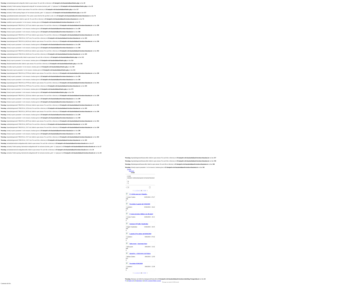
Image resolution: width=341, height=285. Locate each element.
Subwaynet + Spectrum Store (138, 243)
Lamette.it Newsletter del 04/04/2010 (140, 234)
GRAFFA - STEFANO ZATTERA (140, 253)
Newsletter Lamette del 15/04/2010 (139, 204)
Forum (129, 169)
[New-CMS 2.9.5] (125, 280)
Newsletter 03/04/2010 (136, 263)
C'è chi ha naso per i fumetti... (138, 194)
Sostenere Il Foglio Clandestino (138, 224)
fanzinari (131, 171)
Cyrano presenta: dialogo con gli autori (141, 214)
